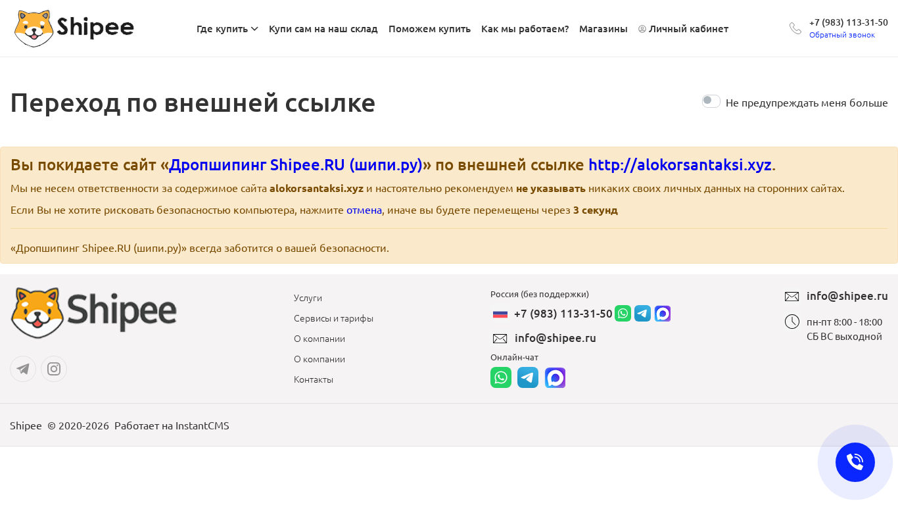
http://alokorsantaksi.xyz (680, 164)
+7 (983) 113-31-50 (848, 22)
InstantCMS (202, 424)
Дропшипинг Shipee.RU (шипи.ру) (296, 164)
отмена (364, 209)
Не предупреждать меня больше (807, 101)
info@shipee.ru (555, 337)
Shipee (26, 424)
